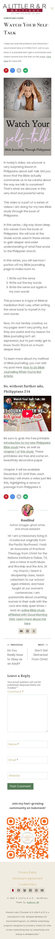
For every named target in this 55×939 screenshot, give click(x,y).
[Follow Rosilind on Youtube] (21, 631)
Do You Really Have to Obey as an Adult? (15, 654)
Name (14, 744)
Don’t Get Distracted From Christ (40, 652)
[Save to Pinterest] (6, 70)
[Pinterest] (36, 890)
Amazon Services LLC (37, 916)
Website (14, 775)
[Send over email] (26, 70)
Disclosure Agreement (28, 878)
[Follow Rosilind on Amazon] (34, 631)
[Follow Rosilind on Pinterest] (27, 631)
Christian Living (14, 18)
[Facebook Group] (24, 890)
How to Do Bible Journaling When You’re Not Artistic (24, 372)
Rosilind (27, 520)
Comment (15, 691)
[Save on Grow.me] (13, 70)
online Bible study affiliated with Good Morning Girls (27, 614)
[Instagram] (30, 890)
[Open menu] (52, 8)
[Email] (42, 890)
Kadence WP (33, 902)
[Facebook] (18, 890)
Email (13, 760)
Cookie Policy (27, 884)
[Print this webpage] (19, 70)
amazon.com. (32, 934)
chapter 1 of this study (19, 451)
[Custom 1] (13, 890)
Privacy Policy (27, 872)
